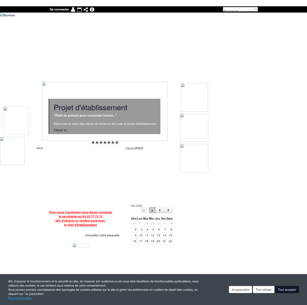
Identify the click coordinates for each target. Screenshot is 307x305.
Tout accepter (287, 289)
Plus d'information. (20, 298)
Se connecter (59, 9)
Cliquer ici (60, 130)
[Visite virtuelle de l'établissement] (79, 235)
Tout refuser (264, 289)
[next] (168, 210)
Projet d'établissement (90, 107)
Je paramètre (240, 289)
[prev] (160, 210)
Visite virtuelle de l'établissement (57, 235)
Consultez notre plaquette (102, 235)
